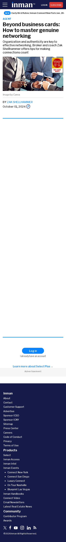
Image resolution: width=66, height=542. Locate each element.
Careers (7, 432)
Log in (44, 5)
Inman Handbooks (13, 493)
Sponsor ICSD (11, 415)
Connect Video (11, 498)
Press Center (10, 428)
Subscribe (56, 5)
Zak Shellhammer (20, 101)
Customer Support (13, 406)
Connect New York (17, 472)
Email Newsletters (13, 502)
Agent (7, 18)
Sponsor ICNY (11, 419)
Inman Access (11, 459)
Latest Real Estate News (17, 506)
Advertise (8, 411)
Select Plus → (44, 366)
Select (7, 455)
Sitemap (8, 424)
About (6, 398)
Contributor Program (15, 516)
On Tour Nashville (17, 485)
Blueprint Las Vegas (18, 489)
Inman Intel (9, 463)
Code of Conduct (12, 436)
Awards (7, 520)
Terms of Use (11, 445)
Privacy (7, 441)
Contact (8, 402)
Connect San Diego (18, 476)
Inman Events (11, 467)
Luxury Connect (16, 480)
